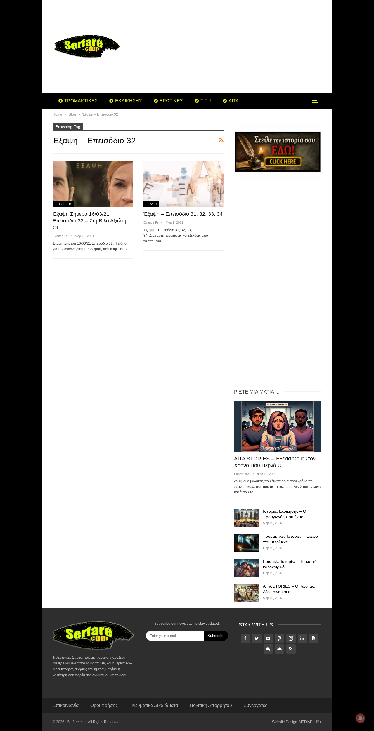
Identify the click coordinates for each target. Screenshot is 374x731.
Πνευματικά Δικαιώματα (153, 705)
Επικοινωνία (66, 705)
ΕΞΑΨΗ (151, 204)
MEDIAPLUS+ (310, 722)
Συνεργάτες (255, 705)
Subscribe (215, 635)
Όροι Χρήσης (104, 705)
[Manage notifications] (360, 718)
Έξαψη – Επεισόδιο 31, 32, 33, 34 (183, 214)
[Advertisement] (233, 47)
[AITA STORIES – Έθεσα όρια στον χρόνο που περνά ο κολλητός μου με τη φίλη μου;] (277, 426)
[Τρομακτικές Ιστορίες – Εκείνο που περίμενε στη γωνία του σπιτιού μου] (246, 543)
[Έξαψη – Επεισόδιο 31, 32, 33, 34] (183, 184)
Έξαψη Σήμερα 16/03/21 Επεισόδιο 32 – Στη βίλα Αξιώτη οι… (89, 220)
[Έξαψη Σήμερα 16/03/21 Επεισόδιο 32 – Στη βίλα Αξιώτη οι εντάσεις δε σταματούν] (93, 184)
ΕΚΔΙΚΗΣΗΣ (128, 100)
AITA (233, 100)
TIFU (205, 100)
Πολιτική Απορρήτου (211, 705)
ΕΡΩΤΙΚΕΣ (171, 100)
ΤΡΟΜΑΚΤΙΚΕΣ (81, 100)
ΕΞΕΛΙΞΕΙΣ (63, 204)
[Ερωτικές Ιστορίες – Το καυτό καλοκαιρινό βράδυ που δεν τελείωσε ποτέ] (246, 568)
